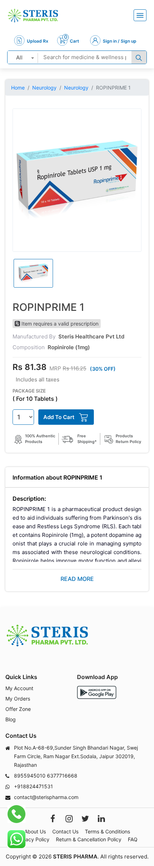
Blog (10, 719)
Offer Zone (18, 709)
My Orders (17, 699)
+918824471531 (33, 786)
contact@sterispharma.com (46, 797)
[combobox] (23, 57)
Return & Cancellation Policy (88, 839)
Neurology (44, 88)
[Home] (33, 15)
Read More (77, 578)
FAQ (133, 839)
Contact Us (65, 831)
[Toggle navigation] (140, 15)
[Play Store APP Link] (96, 692)
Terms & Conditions (107, 831)
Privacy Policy (32, 839)
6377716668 (62, 776)
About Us (35, 831)
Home (18, 88)
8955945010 (29, 776)
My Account (19, 688)
